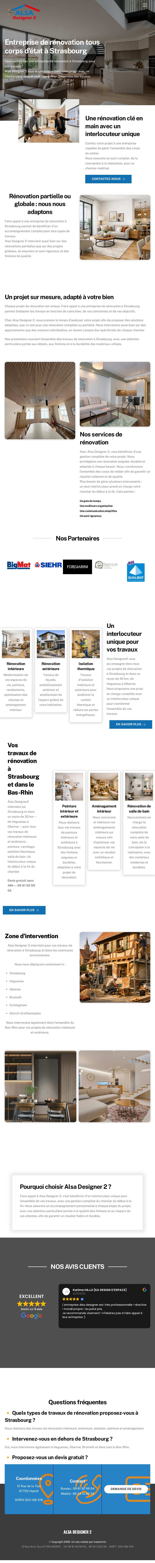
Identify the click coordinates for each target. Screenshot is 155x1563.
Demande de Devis (126, 1489)
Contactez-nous (106, 179)
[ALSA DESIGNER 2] (24, 19)
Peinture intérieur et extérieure (69, 811)
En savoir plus (128, 724)
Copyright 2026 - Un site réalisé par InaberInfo (79, 1541)
